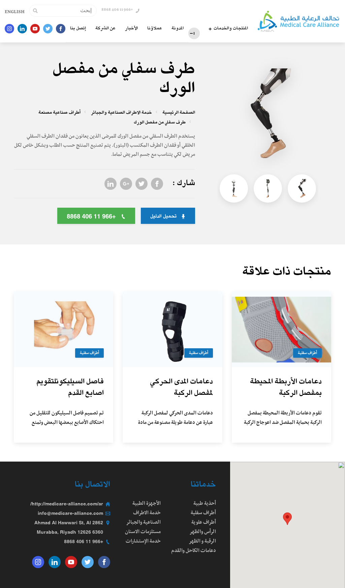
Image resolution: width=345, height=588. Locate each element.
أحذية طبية (204, 504)
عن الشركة (105, 28)
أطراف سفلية (307, 353)
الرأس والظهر (202, 532)
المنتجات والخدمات (231, 28)
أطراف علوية (203, 523)
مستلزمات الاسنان (143, 532)
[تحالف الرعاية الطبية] (298, 21)
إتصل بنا (78, 28)
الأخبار (131, 28)
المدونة (177, 28)
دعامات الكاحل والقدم (193, 551)
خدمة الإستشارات (143, 542)
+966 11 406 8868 (83, 541)
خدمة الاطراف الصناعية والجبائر (121, 113)
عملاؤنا (154, 28)
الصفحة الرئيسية (178, 113)
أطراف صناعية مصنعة (59, 113)
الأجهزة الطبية (146, 504)
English (15, 12)
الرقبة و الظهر (202, 542)
